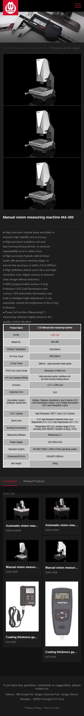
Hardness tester (37, 48)
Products (18, 48)
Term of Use (51, 707)
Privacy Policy (33, 707)
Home (6, 48)
